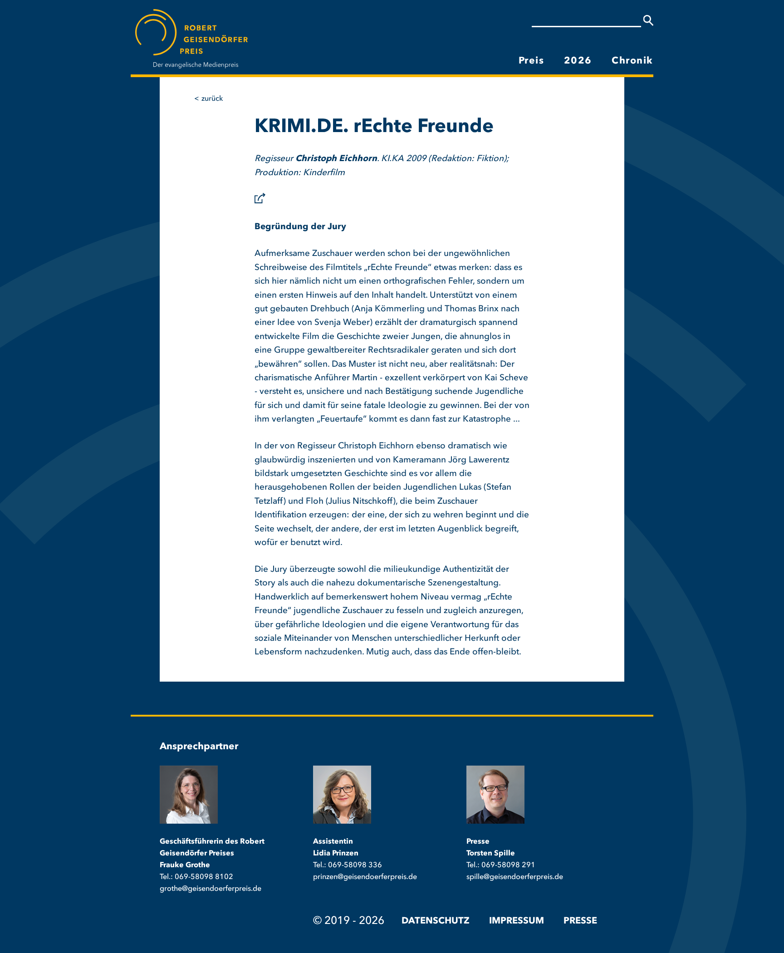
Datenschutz (436, 921)
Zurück (212, 99)
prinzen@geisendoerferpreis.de (365, 877)
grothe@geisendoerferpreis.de (210, 889)
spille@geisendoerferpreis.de (514, 877)
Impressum (516, 921)
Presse (580, 921)
